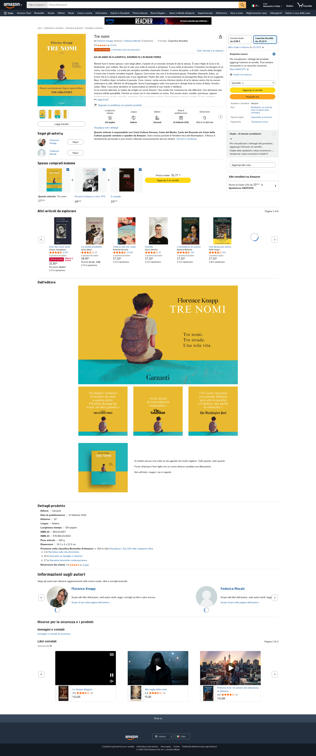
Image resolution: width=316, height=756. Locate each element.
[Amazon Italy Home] (131, 737)
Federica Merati (132, 40)
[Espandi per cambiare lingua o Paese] (258, 6)
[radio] (240, 40)
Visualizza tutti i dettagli (106, 127)
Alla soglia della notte (156, 689)
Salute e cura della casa (297, 13)
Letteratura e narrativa (54, 28)
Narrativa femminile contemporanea (68, 560)
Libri (39, 28)
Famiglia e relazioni (94, 28)
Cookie (176, 746)
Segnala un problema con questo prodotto (120, 105)
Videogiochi (276, 13)
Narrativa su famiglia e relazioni (66, 556)
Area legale (166, 746)
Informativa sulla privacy (147, 746)
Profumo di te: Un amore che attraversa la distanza (238, 689)
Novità (51, 13)
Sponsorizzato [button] (43, 646)
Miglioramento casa (256, 13)
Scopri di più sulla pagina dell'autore (90, 602)
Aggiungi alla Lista (241, 165)
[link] (90, 179)
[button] (8, 13)
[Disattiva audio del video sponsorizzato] (112, 681)
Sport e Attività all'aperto (182, 13)
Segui (75, 142)
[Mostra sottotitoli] (112, 655)
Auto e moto (236, 13)
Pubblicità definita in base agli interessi (199, 746)
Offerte (61, 13)
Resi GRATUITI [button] (238, 69)
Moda (71, 13)
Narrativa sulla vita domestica (63, 552)
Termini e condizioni (186, 139)
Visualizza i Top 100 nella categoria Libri (131, 548)
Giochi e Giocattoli (119, 13)
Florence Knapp (104, 40)
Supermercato (205, 13)
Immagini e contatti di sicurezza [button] (54, 633)
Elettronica (221, 13)
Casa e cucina (84, 13)
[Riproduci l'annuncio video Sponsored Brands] (158, 668)
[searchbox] (143, 5)
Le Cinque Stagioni (82, 689)
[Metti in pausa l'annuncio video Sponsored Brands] (112, 675)
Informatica (101, 13)
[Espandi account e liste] (281, 6)
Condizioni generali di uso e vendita (118, 746)
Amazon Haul (24, 13)
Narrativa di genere (74, 28)
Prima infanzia (140, 13)
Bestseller (39, 13)
